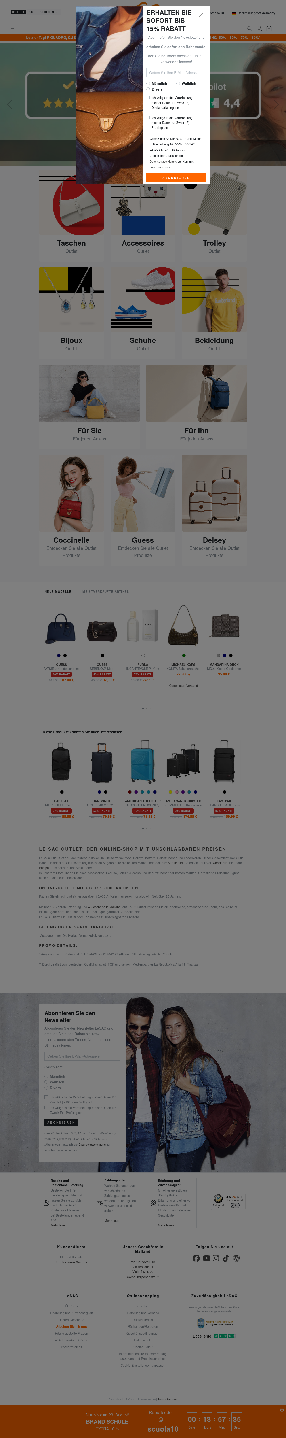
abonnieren (176, 178)
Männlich (159, 83)
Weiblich (189, 83)
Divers (157, 89)
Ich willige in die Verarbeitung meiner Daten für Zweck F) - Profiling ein (172, 122)
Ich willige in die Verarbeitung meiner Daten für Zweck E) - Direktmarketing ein (172, 102)
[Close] (201, 15)
